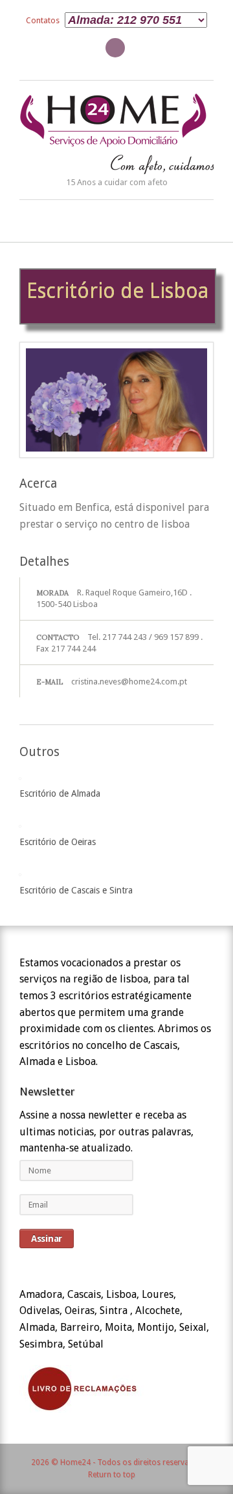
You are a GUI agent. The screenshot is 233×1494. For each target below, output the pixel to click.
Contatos (43, 20)
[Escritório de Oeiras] (20, 823)
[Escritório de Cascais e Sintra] (20, 872)
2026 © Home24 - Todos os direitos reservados (117, 1462)
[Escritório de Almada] (20, 776)
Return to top (111, 1474)
